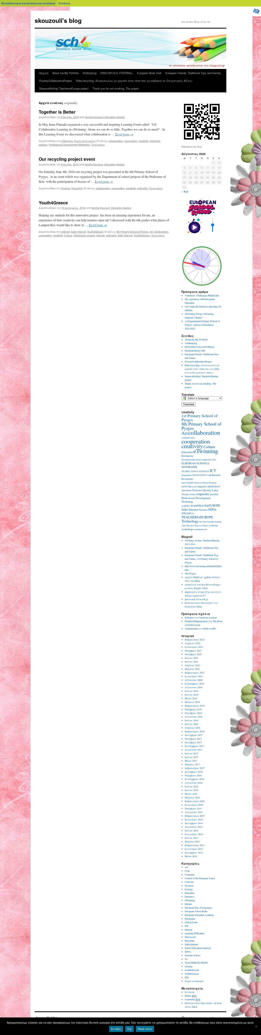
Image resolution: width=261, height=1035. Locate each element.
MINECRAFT (214, 486)
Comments (192, 999)
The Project (190, 573)
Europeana (187, 456)
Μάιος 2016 (191, 793)
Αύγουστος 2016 (193, 782)
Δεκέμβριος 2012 (194, 852)
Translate (188, 404)
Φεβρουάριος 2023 (195, 639)
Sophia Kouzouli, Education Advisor (105, 117)
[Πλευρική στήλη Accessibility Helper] (256, 11)
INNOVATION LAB (201, 475)
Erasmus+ (190, 896)
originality (154, 141)
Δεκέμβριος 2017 (194, 735)
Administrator (191, 628)
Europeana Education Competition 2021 (198, 459)
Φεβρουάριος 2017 (195, 768)
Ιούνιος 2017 (191, 757)
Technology (190, 521)
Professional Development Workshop (69, 144)
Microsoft (192, 486)
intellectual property (84, 235)
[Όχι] (256, 1026)
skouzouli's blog (58, 20)
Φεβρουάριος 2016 (195, 801)
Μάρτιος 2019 (192, 702)
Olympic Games (188, 494)
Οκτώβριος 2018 (193, 713)
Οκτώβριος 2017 (193, 742)
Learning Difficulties (195, 933)
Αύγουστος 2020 (193, 680)
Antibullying (89, 73)
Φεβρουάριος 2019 (195, 705)
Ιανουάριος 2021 (194, 676)
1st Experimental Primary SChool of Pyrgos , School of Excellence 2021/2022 (202, 324)
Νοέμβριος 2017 (193, 738)
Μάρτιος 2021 (192, 668)
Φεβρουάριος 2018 (195, 731)
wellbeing (213, 525)
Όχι (129, 1029)
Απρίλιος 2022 (192, 643)
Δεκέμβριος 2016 (194, 771)
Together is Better (57, 112)
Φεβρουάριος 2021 (195, 672)
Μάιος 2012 (191, 856)
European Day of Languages (198, 907)
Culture (68, 235)
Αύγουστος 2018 (193, 716)
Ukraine (188, 966)
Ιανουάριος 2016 (194, 804)
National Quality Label (205, 490)
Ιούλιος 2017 (191, 753)
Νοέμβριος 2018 (193, 709)
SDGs (212, 509)
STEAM (186, 513)
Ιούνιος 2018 (191, 724)
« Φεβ (184, 191)
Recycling (76, 188)
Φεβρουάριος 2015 (195, 815)
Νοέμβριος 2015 (193, 808)
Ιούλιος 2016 (191, 786)
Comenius (190, 874)
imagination (186, 475)
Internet (65, 231)
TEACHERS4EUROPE (197, 517)
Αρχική (43, 73)
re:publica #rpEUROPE (205, 505)
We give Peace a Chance (198, 525)
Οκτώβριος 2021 (193, 654)
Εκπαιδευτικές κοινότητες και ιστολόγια (28, 3)
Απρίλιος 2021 (192, 665)
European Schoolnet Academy (199, 914)
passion (43, 144)
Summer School (192, 955)
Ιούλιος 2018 (191, 720)
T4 (192, 513)
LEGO (184, 486)
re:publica (185, 505)
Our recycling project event (67, 159)
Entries (191, 995)
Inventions (187, 479)
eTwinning (67, 141)
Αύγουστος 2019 (193, 687)
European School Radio (196, 911)
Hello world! (209, 628)
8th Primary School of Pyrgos (132, 231)
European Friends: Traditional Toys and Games (193, 73)
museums (186, 490)
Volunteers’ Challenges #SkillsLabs (202, 295)
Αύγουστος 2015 (193, 812)
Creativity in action (208, 617)
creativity (143, 141)
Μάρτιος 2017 (192, 764)
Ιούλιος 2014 (191, 830)
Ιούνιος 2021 (191, 661)
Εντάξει (116, 1029)
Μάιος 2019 (191, 698)
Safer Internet (78, 231)
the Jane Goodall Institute (210, 521)
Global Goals (191, 922)
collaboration (115, 141)
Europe (188, 903)
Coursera (189, 881)
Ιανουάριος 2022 (194, 646)
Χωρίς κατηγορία (84, 141)
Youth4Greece (53, 202)
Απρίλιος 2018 (192, 727)
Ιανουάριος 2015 (194, 819)
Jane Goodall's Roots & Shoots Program (198, 482)
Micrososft (190, 937)
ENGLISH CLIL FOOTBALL (117, 73)
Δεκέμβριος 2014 (194, 823)
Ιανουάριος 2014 (194, 834)
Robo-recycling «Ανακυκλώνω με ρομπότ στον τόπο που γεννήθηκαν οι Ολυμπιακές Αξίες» (134, 81)
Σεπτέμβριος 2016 (194, 779)
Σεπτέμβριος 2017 (194, 746)
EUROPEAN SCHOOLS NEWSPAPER (195, 465)
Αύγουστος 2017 (193, 749)
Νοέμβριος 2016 (193, 775)
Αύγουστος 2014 (193, 826)
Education (187, 452)
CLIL (187, 870)
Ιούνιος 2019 (191, 694)
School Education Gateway (198, 948)
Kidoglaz (189, 617)
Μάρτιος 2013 (192, 841)
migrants (202, 486)
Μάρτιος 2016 (192, 797)
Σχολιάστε (98, 144)
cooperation (130, 141)
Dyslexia (189, 885)
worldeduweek (200, 529)
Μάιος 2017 (191, 760)
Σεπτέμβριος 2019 (194, 683)
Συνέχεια (124, 134)
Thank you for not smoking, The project (116, 88)
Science (203, 509)
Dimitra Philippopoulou (196, 621)
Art (151, 231)
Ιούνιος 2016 (191, 790)
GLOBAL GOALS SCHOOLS (195, 471)
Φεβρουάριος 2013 (195, 845)
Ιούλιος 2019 (191, 691)
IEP (186, 926)
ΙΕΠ (187, 977)
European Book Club (149, 73)
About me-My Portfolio (65, 73)
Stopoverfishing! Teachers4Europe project (63, 88)
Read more (145, 1029)
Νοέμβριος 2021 (193, 650)
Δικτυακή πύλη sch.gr (196, 599)
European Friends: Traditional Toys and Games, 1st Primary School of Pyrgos (202, 558)
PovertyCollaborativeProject (55, 81)
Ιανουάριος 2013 (194, 848)
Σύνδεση (64, 3)
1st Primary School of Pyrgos (199, 417)
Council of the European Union (200, 878)
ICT (213, 470)
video (183, 525)
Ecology (65, 188)
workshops (187, 529)
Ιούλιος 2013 (191, 837)
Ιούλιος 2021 (191, 657)
